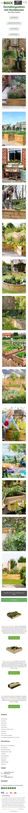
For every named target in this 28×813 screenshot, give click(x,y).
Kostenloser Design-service (7, 729)
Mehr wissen (21, 809)
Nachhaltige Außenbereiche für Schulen (10, 737)
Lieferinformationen (5, 749)
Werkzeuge (3, 731)
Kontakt (24, 2)
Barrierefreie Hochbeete (6, 735)
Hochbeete (3, 721)
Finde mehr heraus (14, 637)
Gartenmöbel (4, 727)
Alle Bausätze (4, 719)
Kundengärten (14, 600)
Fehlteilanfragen (4, 762)
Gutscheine (3, 733)
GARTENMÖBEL (14, 34)
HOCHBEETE (14, 17)
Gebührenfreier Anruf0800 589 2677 (9, 773)
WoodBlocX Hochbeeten (9, 626)
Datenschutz (4, 758)
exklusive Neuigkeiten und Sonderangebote (13, 785)
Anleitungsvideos (5, 755)
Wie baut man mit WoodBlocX (7, 745)
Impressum (3, 764)
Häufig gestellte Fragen (6, 751)
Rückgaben (3, 760)
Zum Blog (3, 753)
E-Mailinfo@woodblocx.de (8, 776)
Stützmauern (4, 723)
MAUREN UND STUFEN (14, 23)
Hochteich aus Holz (8, 661)
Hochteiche (3, 725)
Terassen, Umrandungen (11, 699)
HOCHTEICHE (14, 28)
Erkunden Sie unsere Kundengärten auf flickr (14, 593)
